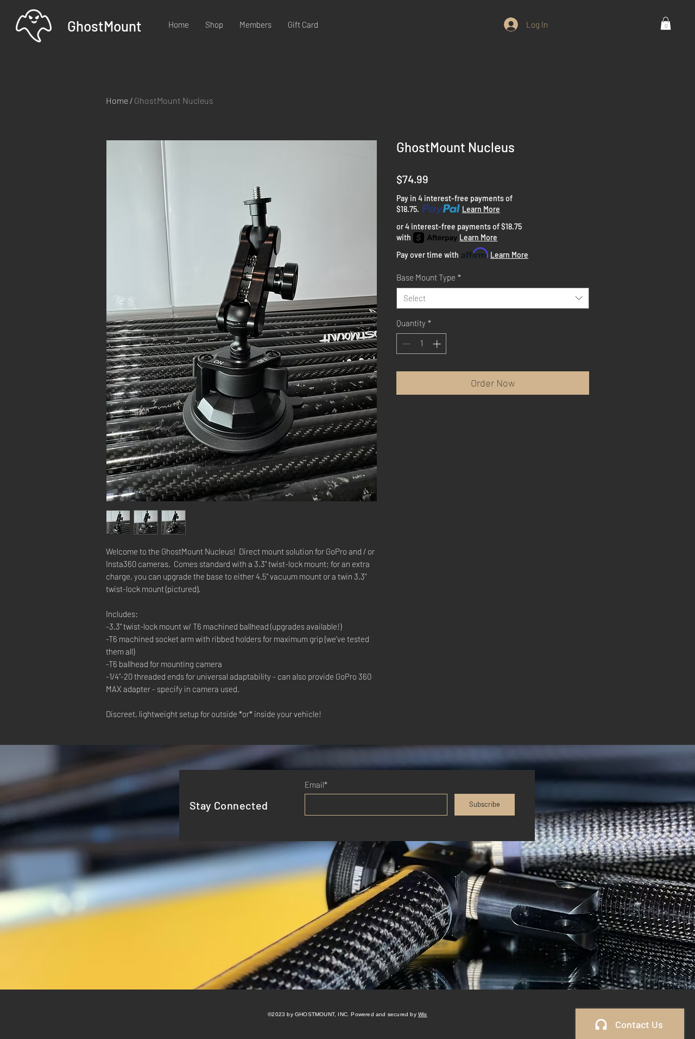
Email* (316, 785)
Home (117, 100)
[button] (665, 23)
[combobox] (492, 298)
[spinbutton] (422, 344)
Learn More (481, 209)
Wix (422, 1014)
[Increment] (438, 344)
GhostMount (104, 25)
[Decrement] (405, 344)
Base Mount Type (428, 277)
